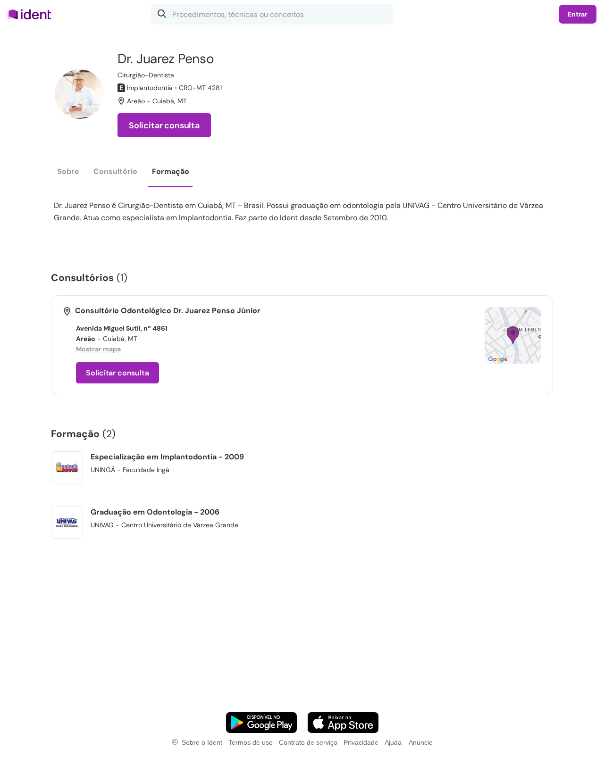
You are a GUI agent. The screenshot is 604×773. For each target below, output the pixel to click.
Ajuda (393, 742)
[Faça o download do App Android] (261, 722)
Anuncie (421, 742)
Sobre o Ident (202, 742)
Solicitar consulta (164, 125)
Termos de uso (250, 742)
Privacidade (361, 742)
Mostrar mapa (98, 349)
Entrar (577, 14)
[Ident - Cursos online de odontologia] (32, 14)
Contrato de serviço (308, 742)
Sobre (68, 171)
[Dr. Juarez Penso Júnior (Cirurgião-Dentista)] (79, 94)
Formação (170, 171)
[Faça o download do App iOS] (343, 722)
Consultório (115, 171)
